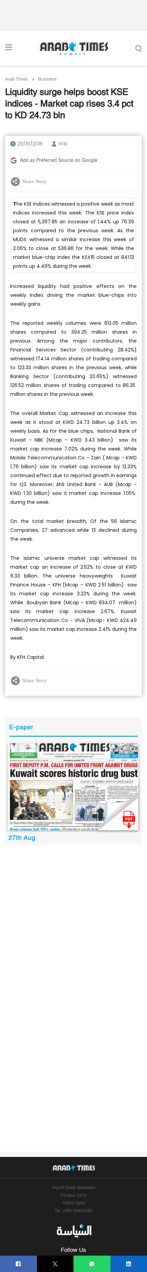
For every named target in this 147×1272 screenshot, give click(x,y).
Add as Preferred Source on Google (58, 160)
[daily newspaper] (73, 786)
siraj (62, 143)
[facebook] (18, 1264)
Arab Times (16, 79)
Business (47, 79)
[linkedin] (128, 1264)
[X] (55, 1264)
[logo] (73, 48)
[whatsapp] (91, 1264)
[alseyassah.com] (73, 1231)
